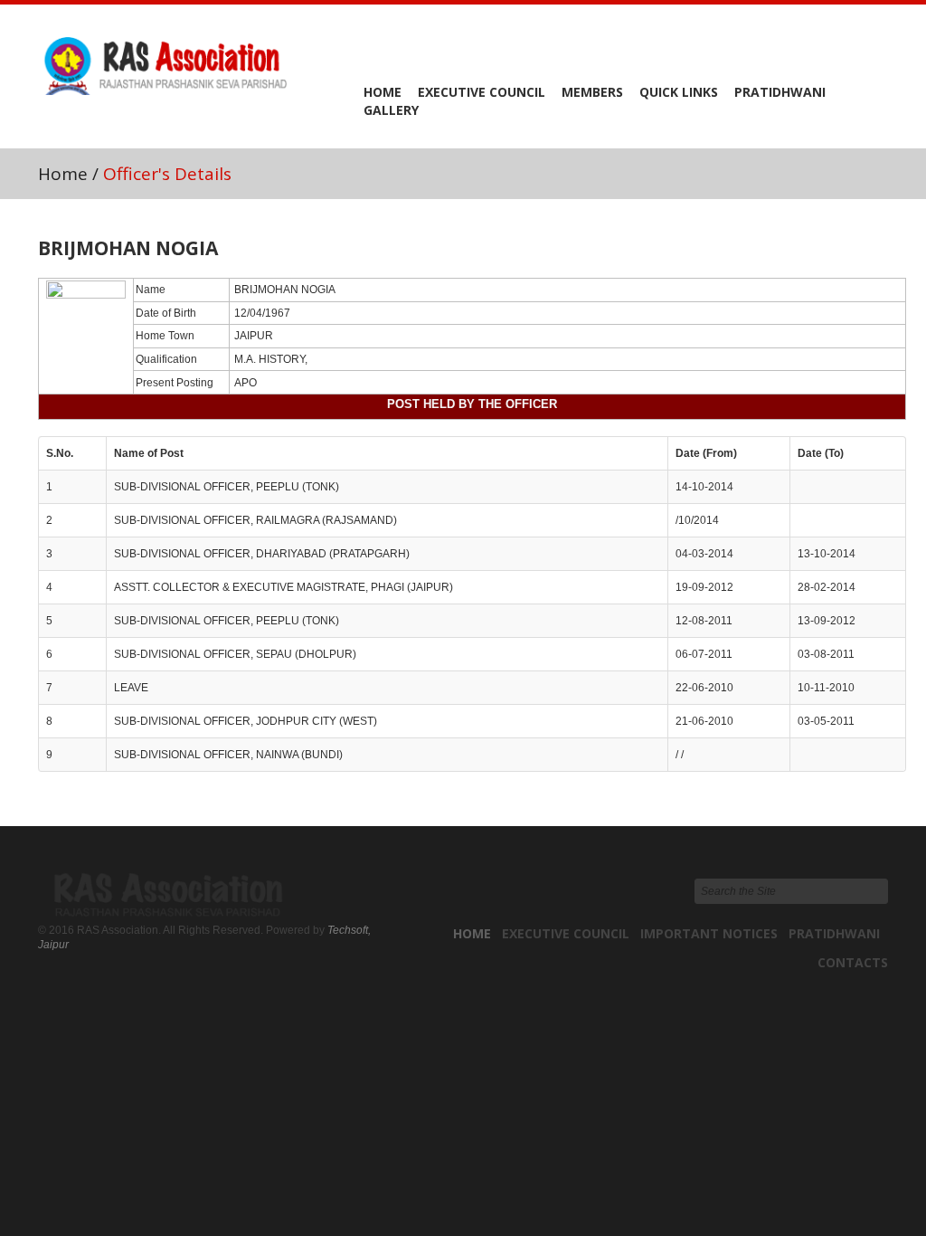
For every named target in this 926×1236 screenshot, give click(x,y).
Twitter (836, 53)
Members (592, 91)
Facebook (767, 53)
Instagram (870, 53)
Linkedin (802, 53)
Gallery (391, 110)
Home (383, 91)
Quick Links (678, 91)
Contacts (852, 962)
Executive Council (481, 91)
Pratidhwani (780, 91)
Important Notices (709, 933)
